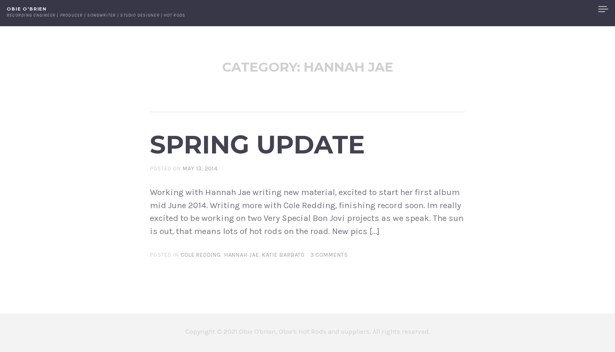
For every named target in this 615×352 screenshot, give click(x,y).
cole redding (201, 254)
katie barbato (283, 254)
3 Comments (329, 254)
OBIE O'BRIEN (27, 9)
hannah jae (241, 254)
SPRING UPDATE (257, 144)
